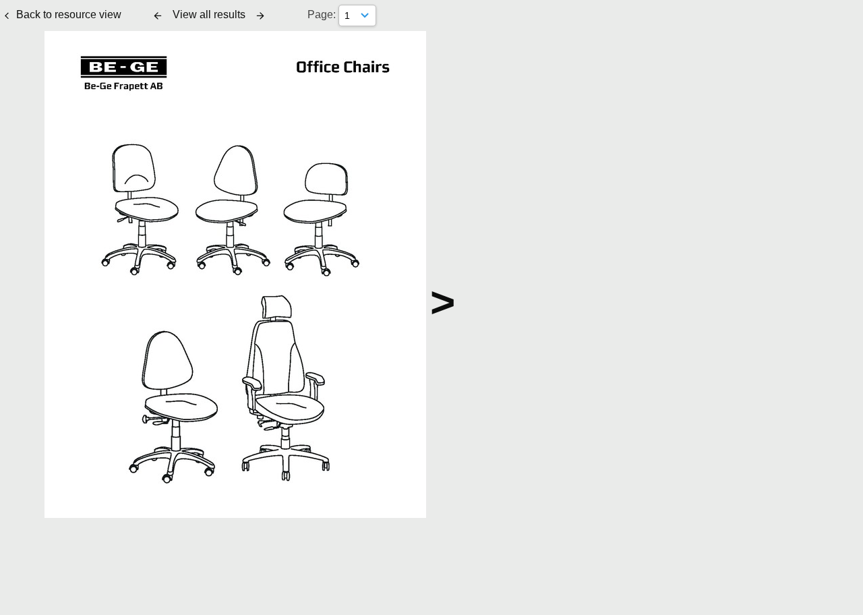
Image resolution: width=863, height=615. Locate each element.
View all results (209, 14)
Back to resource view (68, 14)
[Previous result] (158, 15)
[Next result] (260, 15)
